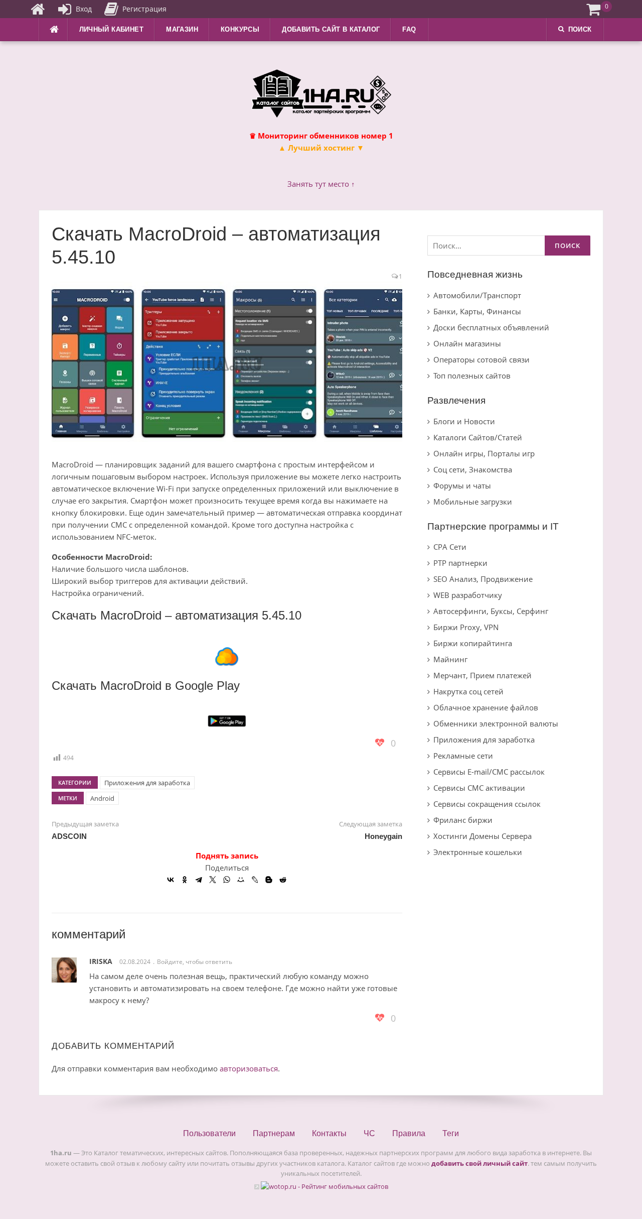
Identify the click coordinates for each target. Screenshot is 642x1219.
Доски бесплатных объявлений (491, 327)
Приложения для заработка (147, 782)
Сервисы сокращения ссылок (487, 804)
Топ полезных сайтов (472, 376)
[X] (213, 880)
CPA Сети (449, 547)
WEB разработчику (467, 595)
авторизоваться (249, 1068)
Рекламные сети (463, 756)
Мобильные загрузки (472, 502)
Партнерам (274, 1133)
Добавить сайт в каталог (331, 29)
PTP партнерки (460, 563)
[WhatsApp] (227, 880)
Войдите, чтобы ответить (194, 961)
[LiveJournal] (255, 880)
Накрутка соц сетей (468, 691)
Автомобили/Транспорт (477, 295)
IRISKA (100, 961)
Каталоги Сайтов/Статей (477, 437)
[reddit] (283, 880)
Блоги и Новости (464, 421)
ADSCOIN (69, 836)
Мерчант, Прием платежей (482, 675)
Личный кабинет (111, 29)
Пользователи (209, 1133)
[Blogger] (269, 880)
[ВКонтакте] (171, 880)
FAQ (409, 29)
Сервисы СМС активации (479, 788)
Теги (450, 1133)
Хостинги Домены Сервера (482, 836)
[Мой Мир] (241, 880)
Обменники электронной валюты (495, 723)
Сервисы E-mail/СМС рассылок (489, 772)
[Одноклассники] (185, 880)
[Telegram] (199, 880)
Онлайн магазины (467, 343)
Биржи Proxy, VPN (466, 627)
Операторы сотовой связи (481, 359)
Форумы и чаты (462, 485)
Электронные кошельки (477, 852)
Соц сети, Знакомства (472, 469)
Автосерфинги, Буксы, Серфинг (490, 611)
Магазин (182, 29)
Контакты (329, 1133)
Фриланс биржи (463, 820)
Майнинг (450, 659)
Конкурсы (240, 29)
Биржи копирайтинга (472, 643)
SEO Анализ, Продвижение (483, 579)
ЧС (369, 1133)
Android (102, 798)
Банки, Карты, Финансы (477, 311)
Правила (408, 1133)
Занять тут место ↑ (321, 184)
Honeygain (383, 836)
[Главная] (37, 9)
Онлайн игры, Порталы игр (484, 453)
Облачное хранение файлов (485, 707)
